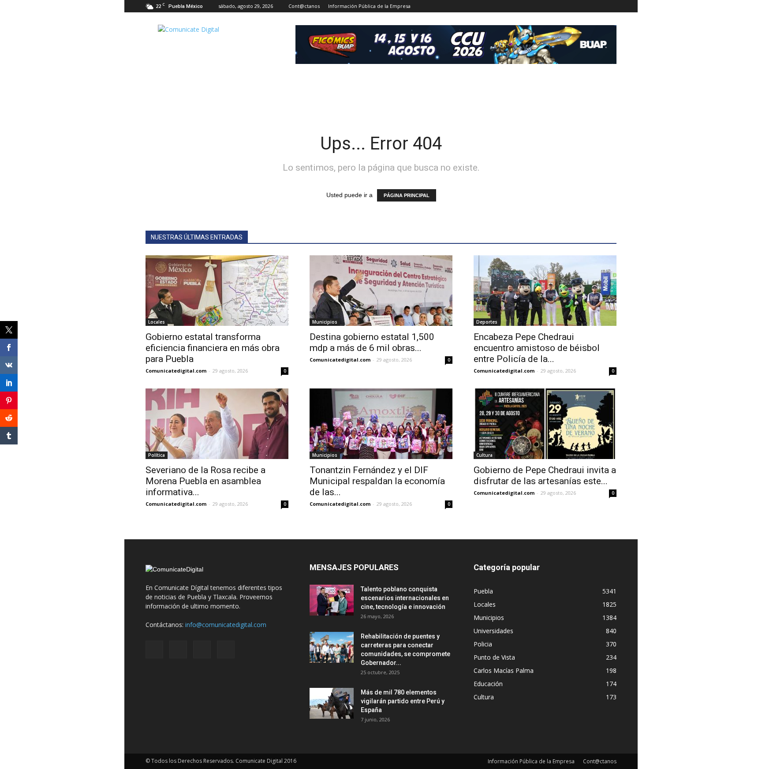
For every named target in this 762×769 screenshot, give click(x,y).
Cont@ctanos (304, 6)
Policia (483, 644)
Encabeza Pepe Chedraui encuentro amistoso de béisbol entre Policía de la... (537, 348)
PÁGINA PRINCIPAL (407, 195)
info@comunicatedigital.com (225, 624)
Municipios (324, 322)
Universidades (493, 631)
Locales (156, 322)
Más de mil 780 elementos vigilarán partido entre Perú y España (402, 701)
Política (156, 455)
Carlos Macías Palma (504, 670)
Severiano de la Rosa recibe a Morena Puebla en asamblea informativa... (205, 481)
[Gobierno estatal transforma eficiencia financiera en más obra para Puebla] (217, 290)
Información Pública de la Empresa (369, 6)
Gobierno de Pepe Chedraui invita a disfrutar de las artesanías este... (545, 475)
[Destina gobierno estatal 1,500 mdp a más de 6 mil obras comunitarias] (381, 290)
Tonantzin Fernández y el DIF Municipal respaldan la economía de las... (377, 481)
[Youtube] (609, 6)
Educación (488, 683)
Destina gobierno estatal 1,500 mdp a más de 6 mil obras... (372, 342)
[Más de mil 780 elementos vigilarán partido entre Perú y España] (332, 703)
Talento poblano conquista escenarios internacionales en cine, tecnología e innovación (405, 598)
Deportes (486, 322)
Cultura (484, 455)
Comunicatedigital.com (176, 370)
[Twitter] (595, 6)
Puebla (483, 591)
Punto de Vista (494, 657)
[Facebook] (566, 6)
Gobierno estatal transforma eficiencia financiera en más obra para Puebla (213, 348)
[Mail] (580, 6)
